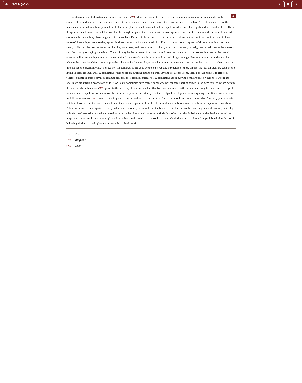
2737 (133, 17)
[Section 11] (280, 4)
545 (233, 16)
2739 (93, 98)
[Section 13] (295, 4)
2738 (101, 88)
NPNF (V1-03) (21, 4)
